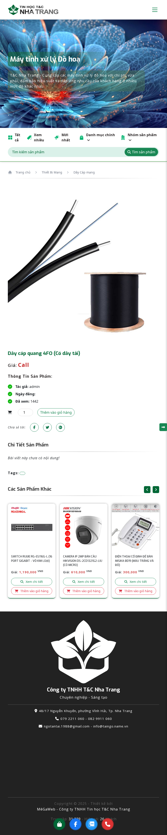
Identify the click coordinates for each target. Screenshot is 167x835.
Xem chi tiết (34, 582)
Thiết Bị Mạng (52, 172)
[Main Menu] (154, 9)
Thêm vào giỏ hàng (34, 591)
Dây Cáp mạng (84, 172)
